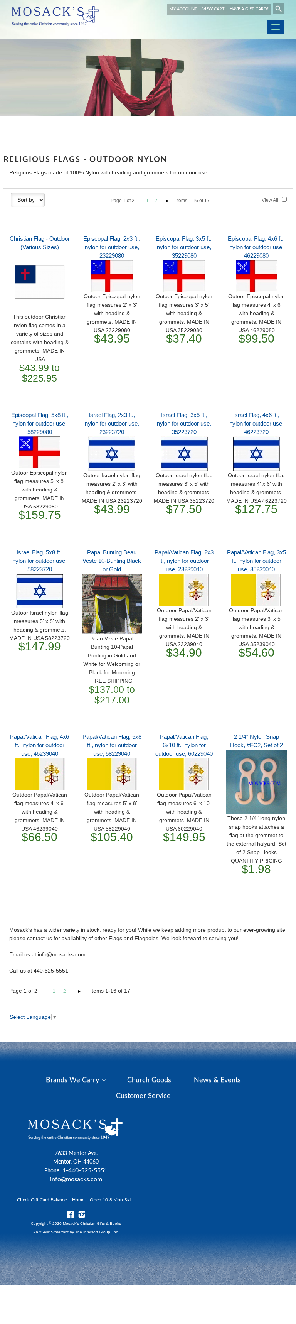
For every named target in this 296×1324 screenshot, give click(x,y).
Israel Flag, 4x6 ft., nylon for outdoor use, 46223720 (256, 423)
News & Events (217, 1080)
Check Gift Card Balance (42, 1199)
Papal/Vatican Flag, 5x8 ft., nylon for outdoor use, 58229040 (111, 745)
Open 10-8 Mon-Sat (110, 1199)
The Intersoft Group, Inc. (97, 1232)
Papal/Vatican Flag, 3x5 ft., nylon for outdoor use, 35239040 (256, 560)
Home (78, 1199)
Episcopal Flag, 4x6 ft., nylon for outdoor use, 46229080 (256, 247)
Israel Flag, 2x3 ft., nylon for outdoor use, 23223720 (112, 423)
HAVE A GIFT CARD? (249, 9)
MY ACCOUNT (183, 9)
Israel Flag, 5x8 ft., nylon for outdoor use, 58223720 (39, 560)
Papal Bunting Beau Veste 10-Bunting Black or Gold (111, 560)
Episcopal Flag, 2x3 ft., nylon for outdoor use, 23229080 (111, 247)
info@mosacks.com (76, 1179)
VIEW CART (213, 9)
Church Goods (149, 1080)
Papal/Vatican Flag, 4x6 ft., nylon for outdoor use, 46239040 (39, 745)
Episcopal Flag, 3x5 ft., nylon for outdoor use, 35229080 (184, 247)
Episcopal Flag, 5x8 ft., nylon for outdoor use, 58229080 (39, 423)
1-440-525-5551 (85, 1170)
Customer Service (143, 1096)
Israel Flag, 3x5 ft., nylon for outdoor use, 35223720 (184, 423)
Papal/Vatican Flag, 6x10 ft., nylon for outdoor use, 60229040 (184, 745)
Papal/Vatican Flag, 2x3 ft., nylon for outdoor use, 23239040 (184, 560)
